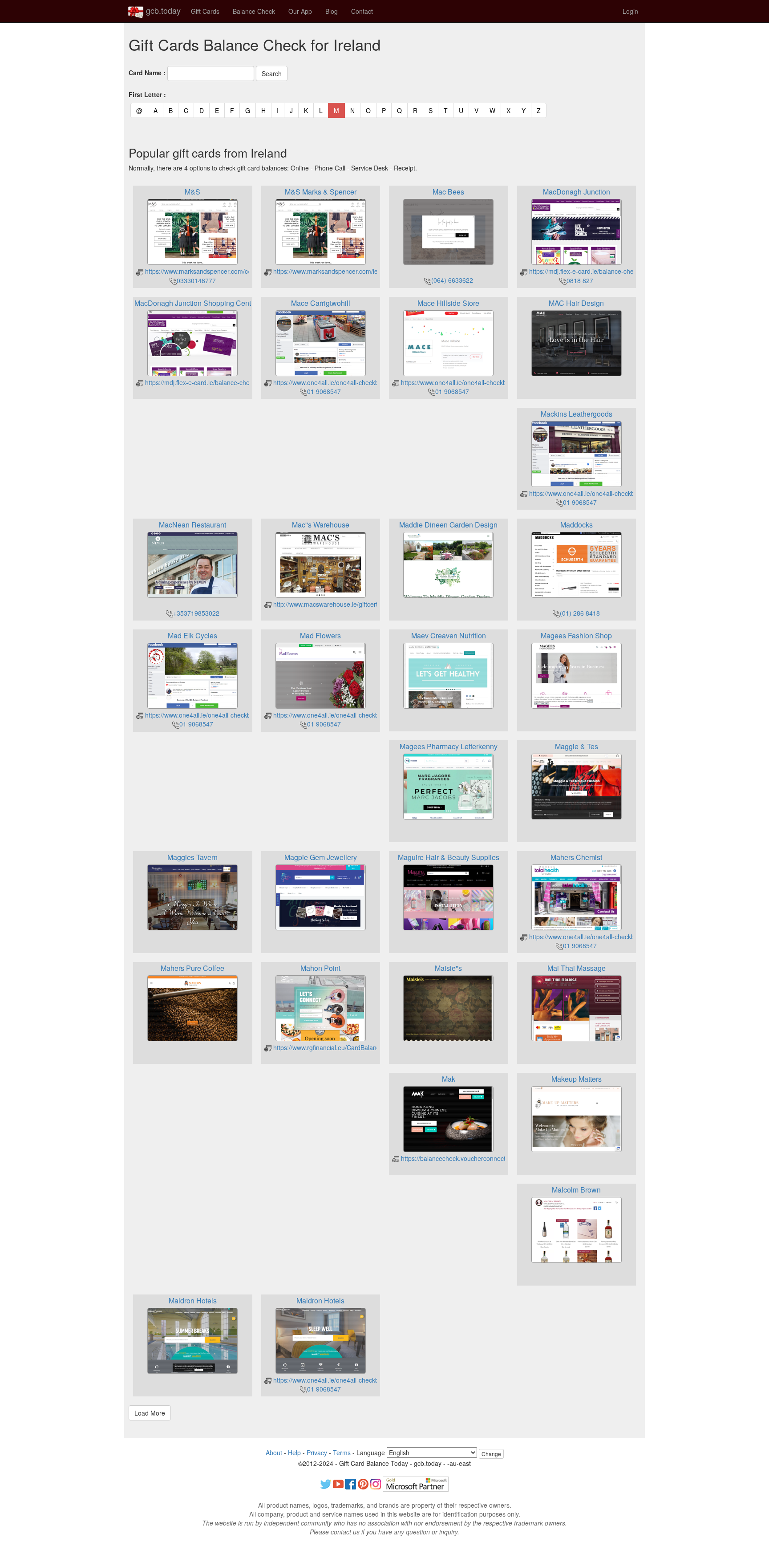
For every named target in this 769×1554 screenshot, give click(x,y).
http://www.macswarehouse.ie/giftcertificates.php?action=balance (363, 604)
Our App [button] (300, 11)
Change (491, 1453)
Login (630, 11)
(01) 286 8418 (580, 613)
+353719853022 (196, 613)
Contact (362, 11)
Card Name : (147, 72)
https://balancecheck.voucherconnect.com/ (460, 1158)
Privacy (317, 1452)
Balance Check (254, 11)
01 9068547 (324, 391)
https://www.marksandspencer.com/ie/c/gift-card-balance (351, 271)
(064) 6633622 (452, 280)
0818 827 (580, 280)
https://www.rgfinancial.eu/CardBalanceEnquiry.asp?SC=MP (356, 1047)
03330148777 (196, 280)
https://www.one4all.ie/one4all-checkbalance (334, 382)
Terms (342, 1452)
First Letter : (147, 94)
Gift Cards (205, 11)
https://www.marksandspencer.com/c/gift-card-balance (220, 271)
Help (294, 1452)
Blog (331, 11)
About (274, 1452)
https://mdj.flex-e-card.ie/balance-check (583, 271)
